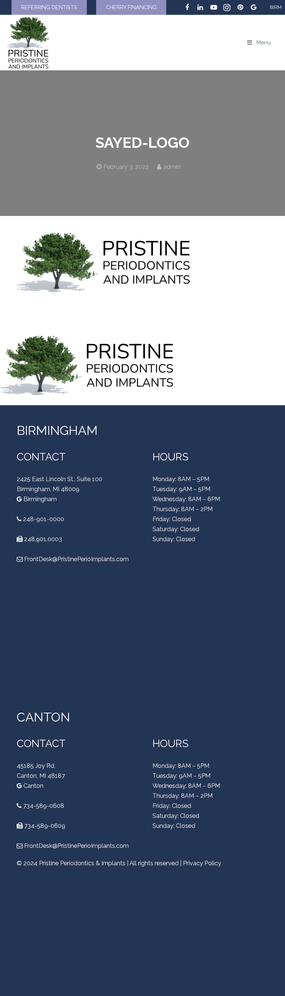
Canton (32, 785)
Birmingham (39, 499)
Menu (263, 42)
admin (171, 166)
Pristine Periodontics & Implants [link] (82, 863)
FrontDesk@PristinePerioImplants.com (76, 559)
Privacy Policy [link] (202, 863)
